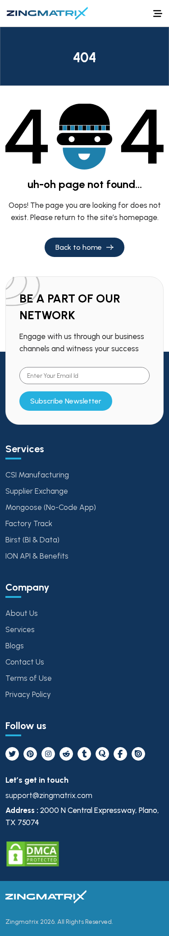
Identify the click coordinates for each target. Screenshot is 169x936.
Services (20, 629)
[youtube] (66, 754)
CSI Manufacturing (37, 474)
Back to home (78, 247)
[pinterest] (30, 754)
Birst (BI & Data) (32, 539)
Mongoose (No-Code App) (50, 507)
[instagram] (48, 754)
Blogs (14, 645)
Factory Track (28, 523)
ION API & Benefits (37, 555)
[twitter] (12, 754)
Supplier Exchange (36, 491)
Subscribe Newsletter (65, 401)
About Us (21, 613)
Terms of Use (28, 678)
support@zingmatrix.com (48, 795)
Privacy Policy (28, 694)
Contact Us (24, 661)
